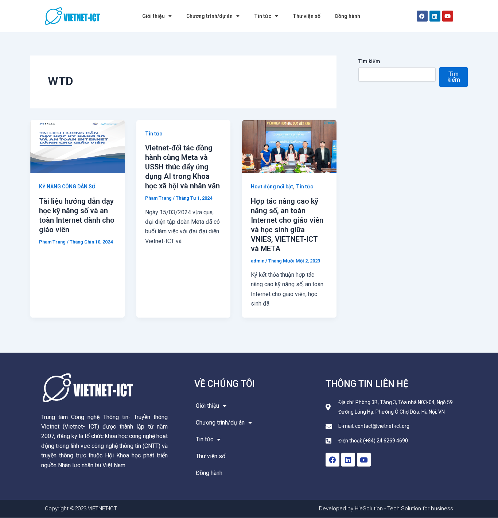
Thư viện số (306, 16)
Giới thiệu (153, 16)
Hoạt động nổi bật (272, 186)
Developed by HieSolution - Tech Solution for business (386, 508)
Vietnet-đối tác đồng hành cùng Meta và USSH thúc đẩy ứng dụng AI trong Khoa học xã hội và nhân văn (182, 166)
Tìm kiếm (369, 61)
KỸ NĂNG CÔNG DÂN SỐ (67, 186)
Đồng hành (347, 16)
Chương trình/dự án (209, 16)
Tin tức (262, 16)
